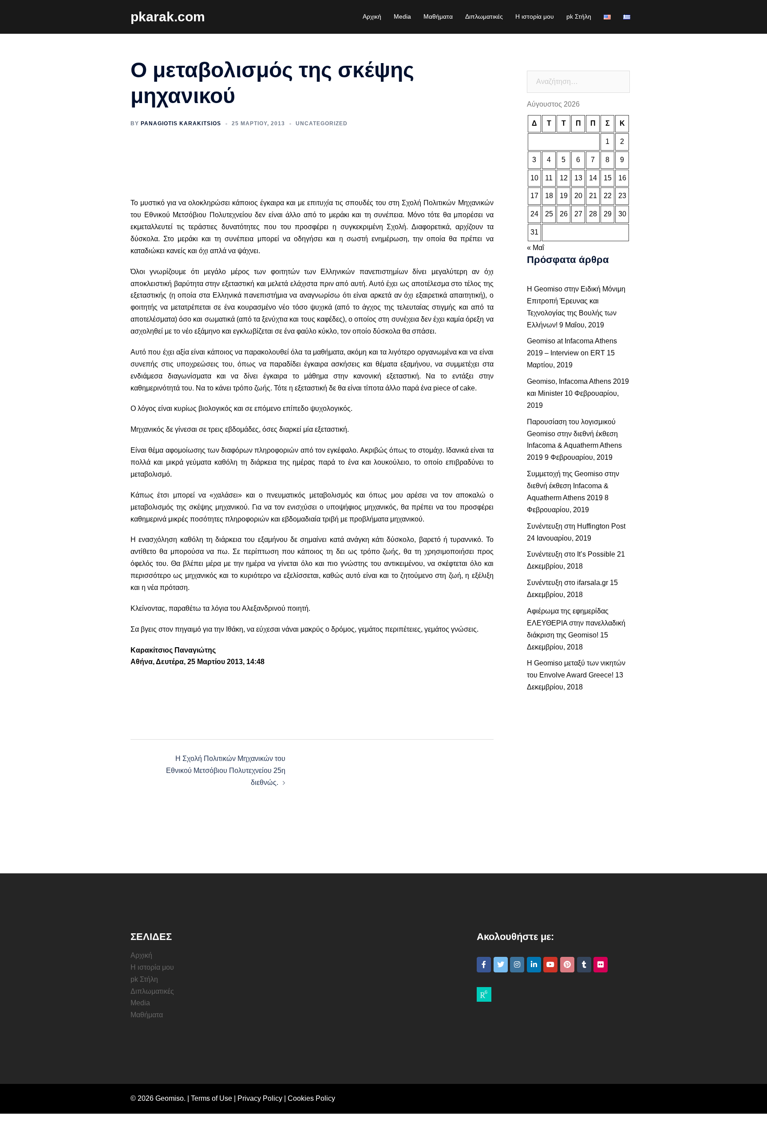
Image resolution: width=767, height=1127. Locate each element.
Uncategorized (322, 123)
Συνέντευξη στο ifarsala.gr (567, 582)
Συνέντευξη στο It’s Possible (571, 554)
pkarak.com (167, 16)
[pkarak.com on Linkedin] (534, 964)
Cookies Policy (311, 1098)
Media (402, 16)
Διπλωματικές (484, 16)
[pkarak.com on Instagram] (517, 964)
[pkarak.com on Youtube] (550, 964)
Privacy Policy (259, 1098)
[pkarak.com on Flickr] (600, 964)
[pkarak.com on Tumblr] (584, 964)
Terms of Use (211, 1098)
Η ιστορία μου (534, 16)
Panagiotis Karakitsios (181, 123)
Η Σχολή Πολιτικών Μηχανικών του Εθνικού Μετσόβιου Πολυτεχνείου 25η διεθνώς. (225, 770)
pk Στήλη (578, 16)
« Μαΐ (535, 247)
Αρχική (372, 16)
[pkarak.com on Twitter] (501, 964)
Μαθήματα (438, 16)
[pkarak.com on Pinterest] (567, 964)
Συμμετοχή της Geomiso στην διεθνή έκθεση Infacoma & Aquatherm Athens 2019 (573, 486)
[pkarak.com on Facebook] (484, 964)
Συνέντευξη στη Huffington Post (576, 526)
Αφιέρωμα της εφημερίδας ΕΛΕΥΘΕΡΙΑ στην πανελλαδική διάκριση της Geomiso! (576, 623)
